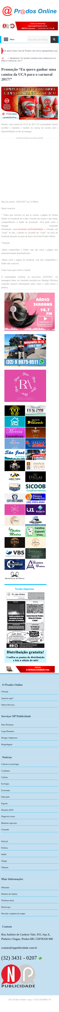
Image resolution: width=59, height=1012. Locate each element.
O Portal (4, 691)
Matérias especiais (9, 823)
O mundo (5, 829)
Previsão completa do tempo (13, 913)
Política (4, 848)
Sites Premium (7, 724)
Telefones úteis (7, 900)
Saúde (3, 854)
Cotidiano (5, 771)
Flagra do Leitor (8, 816)
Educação (5, 797)
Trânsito (4, 867)
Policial (4, 841)
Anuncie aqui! (7, 698)
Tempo (4, 861)
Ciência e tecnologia (10, 764)
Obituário (5, 887)
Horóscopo (6, 907)
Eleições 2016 (7, 810)
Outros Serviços (8, 705)
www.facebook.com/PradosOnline (28, 229)
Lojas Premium (7, 731)
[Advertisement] (29, 170)
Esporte (4, 803)
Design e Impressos (9, 738)
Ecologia (5, 784)
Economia (5, 790)
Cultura (4, 777)
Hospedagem (6, 744)
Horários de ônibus (9, 894)
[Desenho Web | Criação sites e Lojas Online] (18, 975)
